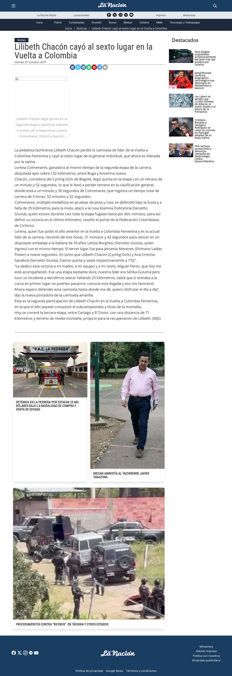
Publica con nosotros (206, 656)
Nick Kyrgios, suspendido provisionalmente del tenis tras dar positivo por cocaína (205, 58)
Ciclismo (144, 22)
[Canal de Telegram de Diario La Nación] (126, 15)
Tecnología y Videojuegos (185, 22)
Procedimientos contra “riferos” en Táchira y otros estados (62, 624)
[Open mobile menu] (13, 5)
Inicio (39, 22)
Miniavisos (189, 15)
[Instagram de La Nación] (120, 16)
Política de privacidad (89, 671)
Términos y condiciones (141, 671)
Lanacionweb (81, 15)
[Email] (105, 67)
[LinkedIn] (83, 67)
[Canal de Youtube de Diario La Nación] (131, 16)
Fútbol (58, 22)
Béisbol (128, 22)
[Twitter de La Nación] (115, 16)
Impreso (161, 15)
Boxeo (112, 22)
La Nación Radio (46, 15)
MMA (159, 22)
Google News (114, 671)
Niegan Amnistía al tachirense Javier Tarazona (121, 475)
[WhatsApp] (89, 67)
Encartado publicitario (206, 660)
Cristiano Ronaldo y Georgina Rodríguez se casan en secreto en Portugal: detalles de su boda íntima (205, 128)
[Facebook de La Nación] (14, 654)
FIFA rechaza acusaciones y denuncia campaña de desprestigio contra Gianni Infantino (204, 153)
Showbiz (97, 22)
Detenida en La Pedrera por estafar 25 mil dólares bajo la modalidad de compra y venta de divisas (47, 405)
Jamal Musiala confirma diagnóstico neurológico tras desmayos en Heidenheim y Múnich (204, 80)
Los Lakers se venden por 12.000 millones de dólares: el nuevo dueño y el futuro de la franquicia (205, 104)
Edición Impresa (206, 651)
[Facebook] (72, 67)
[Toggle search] (215, 5)
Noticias (82, 28)
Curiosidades (76, 22)
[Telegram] (99, 67)
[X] (78, 67)
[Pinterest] (94, 67)
